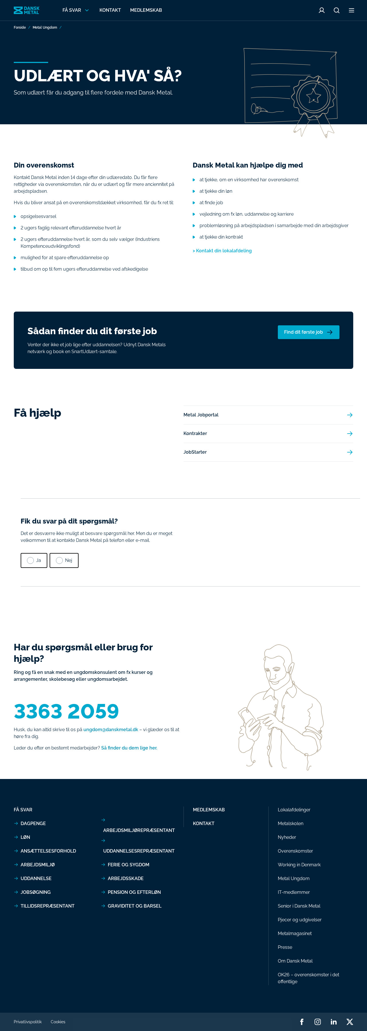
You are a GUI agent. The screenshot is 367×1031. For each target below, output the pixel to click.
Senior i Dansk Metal (299, 906)
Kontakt (110, 10)
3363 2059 (66, 711)
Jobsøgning (36, 892)
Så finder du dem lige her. (129, 748)
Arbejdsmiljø (38, 864)
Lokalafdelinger (294, 809)
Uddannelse (36, 878)
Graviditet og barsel (134, 906)
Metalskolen (290, 823)
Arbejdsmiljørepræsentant (139, 830)
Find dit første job (303, 332)
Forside (20, 27)
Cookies (58, 1022)
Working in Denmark (299, 864)
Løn (25, 837)
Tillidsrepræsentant (48, 906)
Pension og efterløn (134, 892)
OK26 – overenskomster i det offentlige (308, 978)
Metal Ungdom (45, 27)
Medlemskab (146, 10)
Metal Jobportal (201, 415)
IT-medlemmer (294, 892)
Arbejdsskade (126, 878)
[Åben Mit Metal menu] (321, 10)
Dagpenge (33, 823)
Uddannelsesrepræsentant (139, 851)
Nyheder (287, 837)
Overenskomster (295, 851)
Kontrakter (195, 433)
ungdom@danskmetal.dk (110, 729)
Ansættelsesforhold (48, 851)
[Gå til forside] (27, 10)
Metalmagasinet (295, 933)
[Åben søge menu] (336, 10)
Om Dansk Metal (295, 961)
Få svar (23, 809)
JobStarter (195, 452)
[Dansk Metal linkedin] (334, 1022)
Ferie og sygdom (128, 864)
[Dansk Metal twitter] (350, 1022)
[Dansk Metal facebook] (302, 1022)
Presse (285, 947)
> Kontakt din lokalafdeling (222, 250)
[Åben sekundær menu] (351, 10)
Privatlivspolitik (28, 1022)
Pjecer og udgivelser (300, 919)
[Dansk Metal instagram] (318, 1022)
